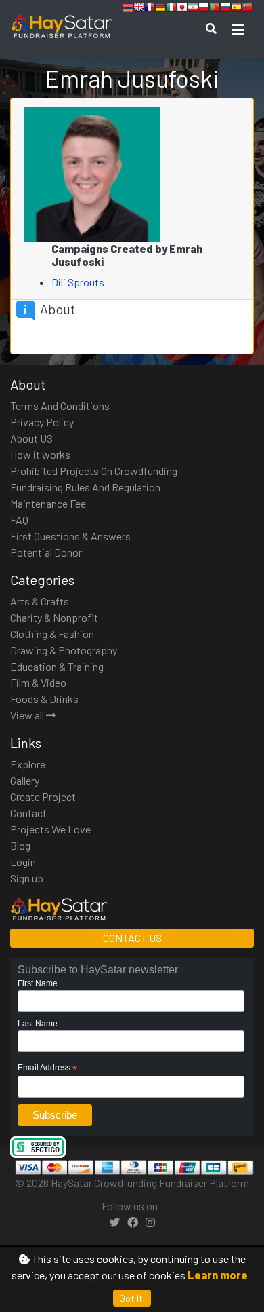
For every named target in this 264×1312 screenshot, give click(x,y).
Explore (27, 763)
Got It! (132, 1298)
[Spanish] (236, 9)
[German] (160, 9)
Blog (20, 845)
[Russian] (225, 9)
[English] (138, 9)
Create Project (43, 796)
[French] (149, 9)
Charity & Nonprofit (54, 617)
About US (31, 438)
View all (28, 715)
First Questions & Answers (70, 535)
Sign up (26, 877)
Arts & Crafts (39, 601)
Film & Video (38, 682)
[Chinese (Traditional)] (247, 9)
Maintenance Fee (48, 503)
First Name (38, 983)
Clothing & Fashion (52, 633)
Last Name (38, 1023)
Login (23, 861)
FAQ (19, 519)
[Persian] (193, 9)
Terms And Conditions (60, 405)
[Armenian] (128, 9)
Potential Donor (46, 552)
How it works (40, 454)
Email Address (47, 1068)
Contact (28, 812)
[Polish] (203, 9)
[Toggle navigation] (238, 29)
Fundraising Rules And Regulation (85, 487)
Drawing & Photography (63, 649)
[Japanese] (182, 9)
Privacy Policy (42, 421)
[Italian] (171, 9)
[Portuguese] (214, 9)
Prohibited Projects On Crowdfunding (93, 470)
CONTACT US (132, 937)
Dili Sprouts (78, 282)
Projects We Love (50, 829)
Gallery (24, 780)
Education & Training (57, 666)
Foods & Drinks (44, 698)
